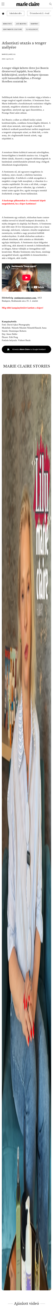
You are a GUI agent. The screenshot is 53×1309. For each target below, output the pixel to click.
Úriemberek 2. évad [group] (39, 13)
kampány (34, 24)
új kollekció (32, 29)
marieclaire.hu (9, 54)
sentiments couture (12, 29)
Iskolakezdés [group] (15, 13)
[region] (26, 832)
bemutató (7, 24)
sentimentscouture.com (25, 297)
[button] (26, 832)
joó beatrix (21, 24)
